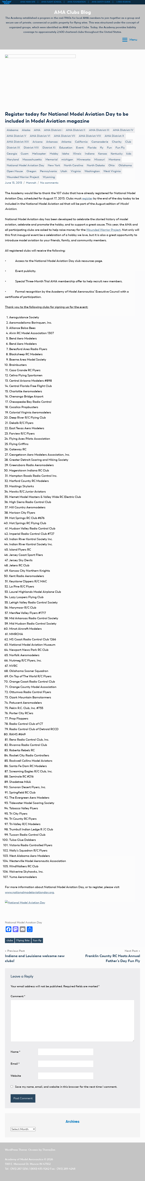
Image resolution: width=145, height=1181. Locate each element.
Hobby (54, 153)
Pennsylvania (48, 171)
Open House (15, 171)
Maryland (13, 159)
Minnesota (83, 159)
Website (16, 1075)
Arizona (37, 141)
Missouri (99, 159)
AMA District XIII (18, 141)
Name (15, 1051)
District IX (13, 147)
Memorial (51, 159)
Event (80, 147)
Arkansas (52, 141)
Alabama (12, 130)
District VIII (31, 147)
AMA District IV (123, 130)
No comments (49, 182)
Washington (92, 171)
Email (15, 1063)
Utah (63, 171)
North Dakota (96, 165)
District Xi (49, 147)
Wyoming (49, 177)
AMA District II (75, 130)
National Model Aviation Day (25, 165)
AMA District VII (64, 136)
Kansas (102, 153)
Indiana (89, 153)
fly (101, 147)
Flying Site (23, 940)
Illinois (77, 153)
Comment (18, 996)
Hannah (31, 182)
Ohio (111, 165)
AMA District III (99, 130)
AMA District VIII (90, 136)
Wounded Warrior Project (23, 177)
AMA (37, 130)
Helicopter (39, 153)
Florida (92, 147)
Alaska (26, 130)
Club (128, 141)
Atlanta (66, 141)
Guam (24, 153)
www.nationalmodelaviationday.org (29, 892)
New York (54, 165)
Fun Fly (120, 147)
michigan (67, 159)
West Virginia (112, 171)
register (87, 198)
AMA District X (114, 136)
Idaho (65, 153)
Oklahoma (125, 165)
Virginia (76, 171)
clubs (10, 940)
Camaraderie (99, 141)
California (81, 141)
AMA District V (16, 136)
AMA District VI (40, 136)
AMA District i (53, 130)
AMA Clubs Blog (72, 12)
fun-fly (37, 940)
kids (128, 153)
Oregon (31, 171)
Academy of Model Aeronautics (24, 1159)
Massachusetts (32, 159)
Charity (116, 141)
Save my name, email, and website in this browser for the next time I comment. (66, 1086)
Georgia (12, 153)
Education (65, 147)
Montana (114, 159)
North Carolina (73, 165)
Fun (109, 147)
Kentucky (117, 153)
